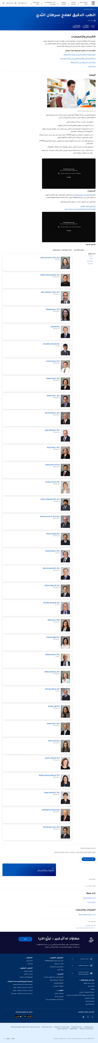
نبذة (93, 26)
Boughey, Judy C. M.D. (53, 309)
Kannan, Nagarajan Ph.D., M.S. (50, 499)
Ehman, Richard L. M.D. (52, 413)
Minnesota (90, 261)
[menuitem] (93, 26)
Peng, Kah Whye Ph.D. (53, 637)
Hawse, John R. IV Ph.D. (52, 465)
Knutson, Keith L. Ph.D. (52, 551)
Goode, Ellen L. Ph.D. (53, 447)
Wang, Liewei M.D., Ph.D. (52, 792)
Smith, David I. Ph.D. (53, 723)
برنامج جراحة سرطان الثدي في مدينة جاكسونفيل (79, 55)
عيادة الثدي (92, 66)
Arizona (91, 256)
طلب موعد (90, 20)
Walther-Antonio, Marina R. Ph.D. (49, 775)
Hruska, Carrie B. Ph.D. (52, 482)
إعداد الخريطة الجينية (89, 898)
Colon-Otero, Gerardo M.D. (51, 344)
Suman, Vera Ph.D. (54, 741)
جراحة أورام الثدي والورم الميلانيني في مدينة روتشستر (78, 59)
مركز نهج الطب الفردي (88, 206)
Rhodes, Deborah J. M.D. (52, 672)
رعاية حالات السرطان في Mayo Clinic (83, 62)
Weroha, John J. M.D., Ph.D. (51, 827)
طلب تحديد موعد (88, 859)
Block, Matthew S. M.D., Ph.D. (50, 292)
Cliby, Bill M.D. (55, 326)
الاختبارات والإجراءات (88, 9)
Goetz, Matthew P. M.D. (52, 430)
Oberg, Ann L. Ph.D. (53, 620)
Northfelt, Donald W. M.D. (51, 603)
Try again (69, 177)
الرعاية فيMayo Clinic (76, 26)
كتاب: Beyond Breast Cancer (87, 914)
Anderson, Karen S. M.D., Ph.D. (50, 257)
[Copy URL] (59, 173)
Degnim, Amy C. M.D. (53, 378)
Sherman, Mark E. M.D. (52, 689)
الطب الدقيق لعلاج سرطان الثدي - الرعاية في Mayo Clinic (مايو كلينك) (75, 852)
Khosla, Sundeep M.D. (53, 534)
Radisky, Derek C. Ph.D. (52, 654)
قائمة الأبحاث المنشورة (84, 195)
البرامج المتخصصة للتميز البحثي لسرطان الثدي (80, 209)
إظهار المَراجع (91, 886)
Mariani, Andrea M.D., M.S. (51, 568)
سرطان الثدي (92, 902)
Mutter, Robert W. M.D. (52, 585)
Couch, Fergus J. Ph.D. (53, 361)
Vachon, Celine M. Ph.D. (52, 758)
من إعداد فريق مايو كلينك (88, 848)
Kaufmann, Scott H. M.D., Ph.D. (50, 516)
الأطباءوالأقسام (85, 26)
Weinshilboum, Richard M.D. (51, 810)
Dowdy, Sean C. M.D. (53, 396)
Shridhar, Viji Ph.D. (54, 706)
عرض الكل (90, 263)
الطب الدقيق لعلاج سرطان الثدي (66, 15)
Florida (91, 258)
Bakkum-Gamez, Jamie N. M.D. (50, 275)
